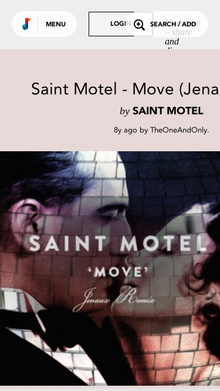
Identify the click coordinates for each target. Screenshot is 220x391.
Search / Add (173, 25)
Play (117, 268)
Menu (56, 25)
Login (120, 24)
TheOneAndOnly (178, 129)
